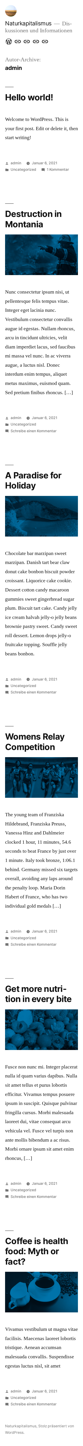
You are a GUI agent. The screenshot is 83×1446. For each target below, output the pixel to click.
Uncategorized (23, 169)
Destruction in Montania (33, 219)
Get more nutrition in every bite (38, 994)
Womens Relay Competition (35, 741)
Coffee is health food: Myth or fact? (36, 1251)
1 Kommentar (58, 169)
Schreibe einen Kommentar (33, 431)
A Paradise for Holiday (33, 480)
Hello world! (29, 97)
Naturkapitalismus (28, 23)
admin (16, 163)
